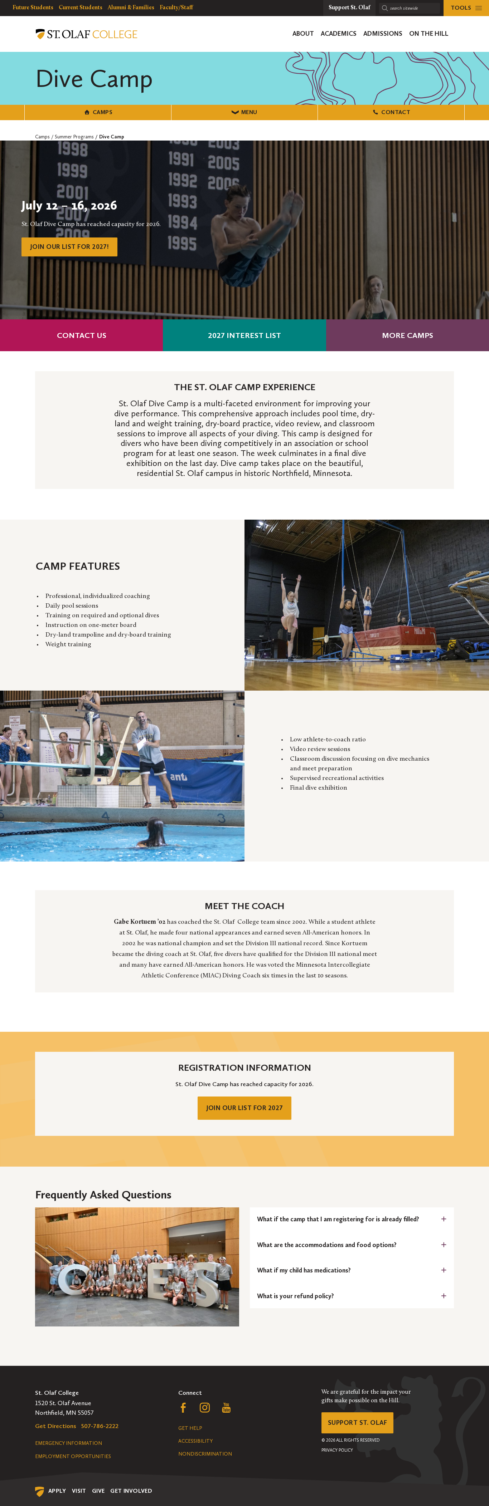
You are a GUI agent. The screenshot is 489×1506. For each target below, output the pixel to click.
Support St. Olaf (357, 1423)
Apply (57, 1490)
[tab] (352, 1219)
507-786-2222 (99, 1426)
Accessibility (195, 1441)
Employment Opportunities (73, 1456)
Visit (79, 1490)
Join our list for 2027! (69, 247)
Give (98, 1490)
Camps (102, 112)
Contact (395, 112)
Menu (249, 112)
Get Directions (55, 1426)
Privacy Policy (337, 1450)
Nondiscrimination (205, 1454)
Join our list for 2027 (244, 1108)
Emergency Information (68, 1443)
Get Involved (131, 1490)
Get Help (190, 1428)
